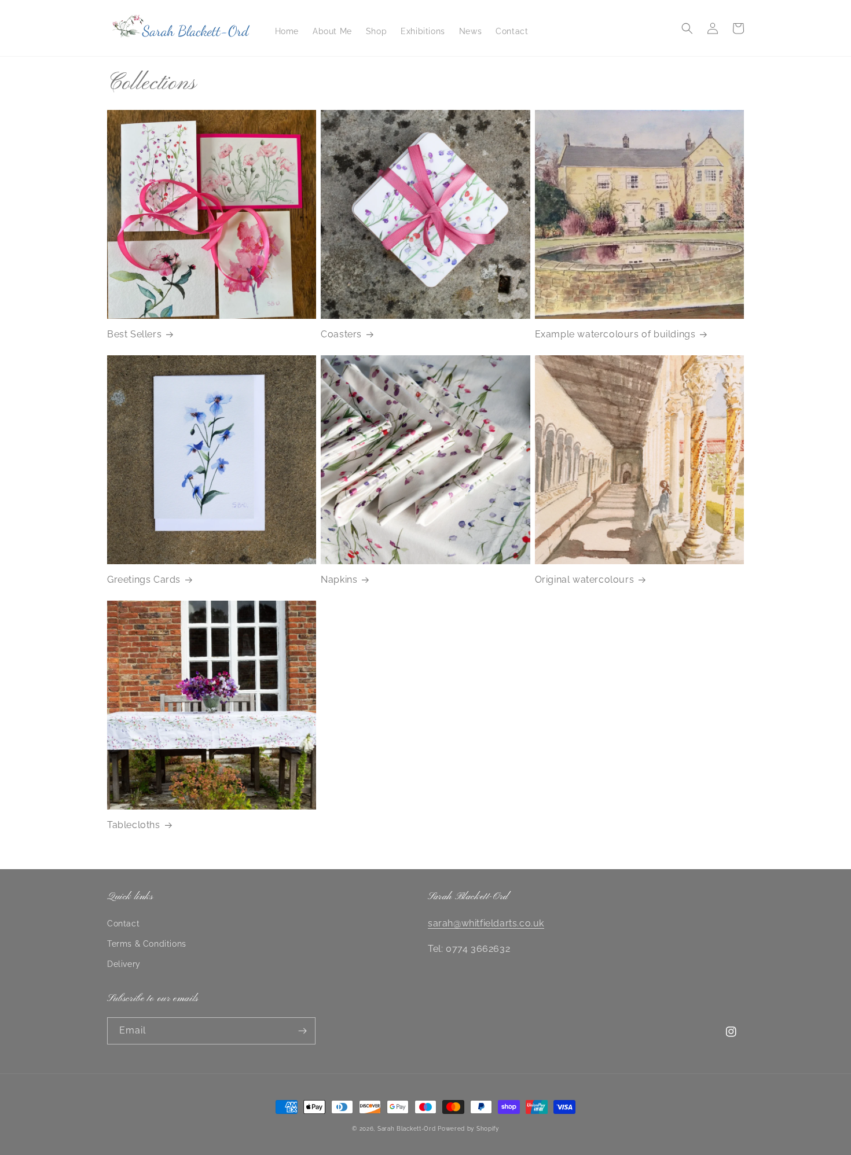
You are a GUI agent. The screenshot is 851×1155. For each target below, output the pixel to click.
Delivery (124, 964)
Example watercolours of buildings (615, 334)
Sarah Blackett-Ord (406, 1128)
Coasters (341, 334)
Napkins (339, 579)
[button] (687, 28)
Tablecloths (133, 824)
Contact (123, 923)
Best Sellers (134, 334)
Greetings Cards (144, 579)
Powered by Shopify (468, 1128)
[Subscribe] (302, 1030)
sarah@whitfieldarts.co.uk (486, 923)
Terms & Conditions (146, 943)
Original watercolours (584, 579)
